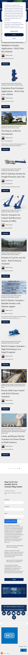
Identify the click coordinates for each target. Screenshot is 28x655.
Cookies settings (14, 31)
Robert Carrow (9, 55)
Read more (5, 63)
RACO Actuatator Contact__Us (15, 606)
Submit (14, 579)
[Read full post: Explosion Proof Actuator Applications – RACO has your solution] (14, 75)
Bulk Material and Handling (18, 431)
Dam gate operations (6, 431)
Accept (14, 34)
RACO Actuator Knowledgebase (15, 609)
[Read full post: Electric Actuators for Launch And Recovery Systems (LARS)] (14, 202)
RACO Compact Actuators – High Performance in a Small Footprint (13, 349)
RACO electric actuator (13, 42)
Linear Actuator (18, 384)
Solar (6, 433)
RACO (15, 83)
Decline (14, 38)
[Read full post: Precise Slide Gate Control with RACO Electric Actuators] (14, 376)
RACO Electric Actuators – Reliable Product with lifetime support (13, 303)
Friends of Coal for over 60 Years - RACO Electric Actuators (13, 260)
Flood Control (23, 430)
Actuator (3, 83)
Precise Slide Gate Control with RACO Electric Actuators (12, 393)
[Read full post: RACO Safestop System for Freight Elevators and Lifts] (14, 161)
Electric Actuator (10, 83)
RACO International (6, 385)
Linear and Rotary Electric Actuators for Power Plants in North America (13, 439)
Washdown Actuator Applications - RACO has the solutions (12, 48)
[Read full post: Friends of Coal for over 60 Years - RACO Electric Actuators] (14, 245)
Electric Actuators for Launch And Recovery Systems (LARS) (11, 218)
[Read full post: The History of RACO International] (14, 118)
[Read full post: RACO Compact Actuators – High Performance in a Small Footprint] (14, 333)
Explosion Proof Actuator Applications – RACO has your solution (12, 91)
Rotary (21, 42)
